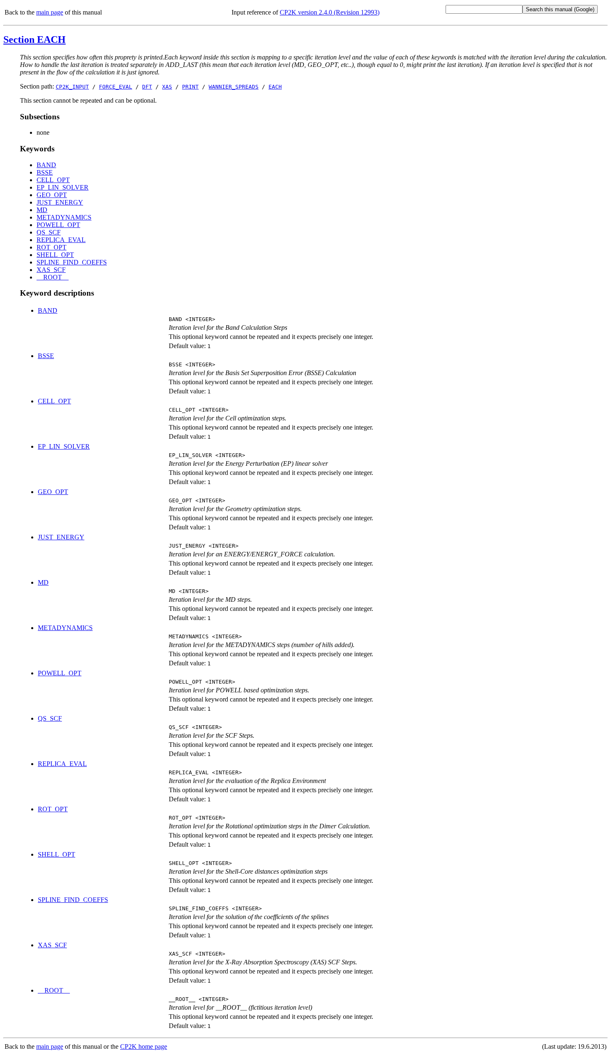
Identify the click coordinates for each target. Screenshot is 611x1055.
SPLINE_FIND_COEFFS (72, 262)
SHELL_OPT (55, 254)
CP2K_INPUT (72, 87)
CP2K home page (143, 1046)
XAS (167, 87)
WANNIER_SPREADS (234, 87)
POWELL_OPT (58, 224)
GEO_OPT (52, 194)
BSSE (45, 172)
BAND (46, 164)
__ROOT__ (53, 277)
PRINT (190, 87)
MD (42, 209)
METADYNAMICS (64, 217)
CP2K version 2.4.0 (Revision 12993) (329, 12)
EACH (275, 87)
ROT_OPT (52, 247)
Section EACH (34, 39)
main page (49, 12)
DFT (147, 87)
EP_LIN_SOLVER (63, 187)
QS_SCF (49, 232)
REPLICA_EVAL (61, 239)
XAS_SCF (51, 269)
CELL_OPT (53, 179)
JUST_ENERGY (60, 202)
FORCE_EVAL (115, 87)
